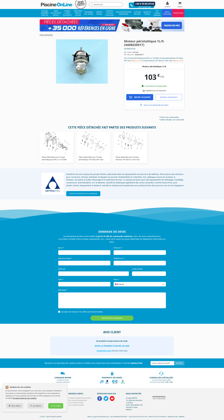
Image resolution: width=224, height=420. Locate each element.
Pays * (116, 279)
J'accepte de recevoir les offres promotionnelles (82, 311)
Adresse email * (65, 258)
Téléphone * (119, 258)
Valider (179, 363)
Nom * (61, 248)
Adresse (61, 269)
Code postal (137, 269)
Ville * (61, 279)
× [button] (160, 284)
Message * (63, 290)
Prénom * (118, 248)
